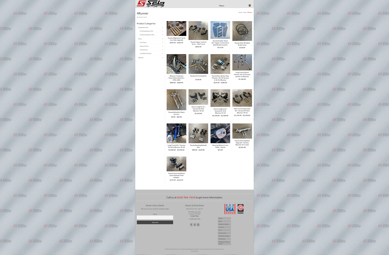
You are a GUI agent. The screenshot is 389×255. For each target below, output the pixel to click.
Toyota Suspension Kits (147, 35)
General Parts (144, 46)
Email (155, 214)
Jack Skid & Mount (145, 53)
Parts (140, 39)
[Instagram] (198, 224)
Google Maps (194, 216)
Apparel (140, 57)
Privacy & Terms (194, 251)
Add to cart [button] (198, 82)
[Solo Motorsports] (155, 4)
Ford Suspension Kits (146, 31)
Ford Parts (143, 42)
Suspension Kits (143, 27)
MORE (176, 120)
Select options (176, 46)
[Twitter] (194, 224)
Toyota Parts (144, 50)
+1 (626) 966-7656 (194, 219)
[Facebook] (191, 224)
